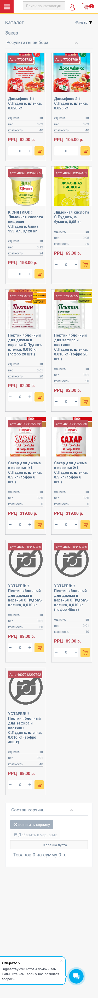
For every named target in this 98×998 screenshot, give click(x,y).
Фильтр (82, 22)
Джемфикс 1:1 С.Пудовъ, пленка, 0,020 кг (25, 103)
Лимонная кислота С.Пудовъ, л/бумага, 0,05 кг (71, 217)
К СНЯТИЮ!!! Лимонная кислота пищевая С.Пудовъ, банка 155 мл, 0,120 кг (25, 221)
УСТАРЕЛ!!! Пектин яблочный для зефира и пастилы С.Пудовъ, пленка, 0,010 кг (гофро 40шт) (25, 727)
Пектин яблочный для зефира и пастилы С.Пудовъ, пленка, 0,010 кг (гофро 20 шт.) (71, 347)
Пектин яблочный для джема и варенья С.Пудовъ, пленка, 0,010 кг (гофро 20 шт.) (25, 344)
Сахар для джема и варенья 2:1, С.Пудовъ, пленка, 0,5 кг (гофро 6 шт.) (71, 472)
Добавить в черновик (37, 834)
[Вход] (72, 9)
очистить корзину (33, 824)
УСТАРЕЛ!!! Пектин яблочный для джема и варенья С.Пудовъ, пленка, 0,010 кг (25, 595)
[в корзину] (39, 150)
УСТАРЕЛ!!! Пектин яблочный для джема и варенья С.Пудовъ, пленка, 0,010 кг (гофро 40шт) (71, 597)
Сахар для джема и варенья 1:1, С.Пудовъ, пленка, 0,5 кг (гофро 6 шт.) (25, 472)
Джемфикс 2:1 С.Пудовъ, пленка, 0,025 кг (71, 103)
